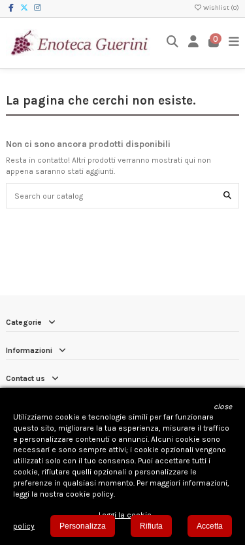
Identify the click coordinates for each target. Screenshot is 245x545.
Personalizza (82, 526)
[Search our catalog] (227, 195)
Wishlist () (220, 8)
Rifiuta (151, 526)
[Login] (194, 42)
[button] (223, 406)
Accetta (210, 526)
